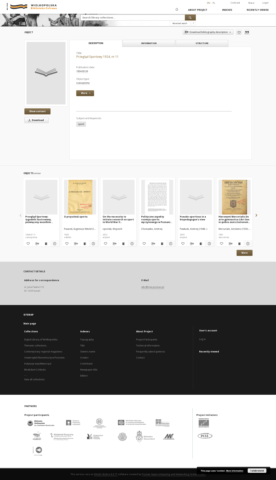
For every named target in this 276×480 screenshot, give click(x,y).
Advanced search (180, 23)
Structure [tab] (202, 43)
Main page (29, 323)
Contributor (86, 363)
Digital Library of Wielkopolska (40, 339)
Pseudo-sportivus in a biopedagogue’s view (193, 218)
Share (251, 3)
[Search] (190, 17)
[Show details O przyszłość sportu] (93, 243)
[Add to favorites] (238, 32)
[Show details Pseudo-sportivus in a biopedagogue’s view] (208, 243)
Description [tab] (96, 43)
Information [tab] (149, 43)
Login (265, 2)
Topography (87, 339)
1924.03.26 (82, 71)
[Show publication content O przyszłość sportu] (84, 243)
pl (214, 3)
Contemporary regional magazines (43, 351)
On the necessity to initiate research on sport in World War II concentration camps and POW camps (118, 219)
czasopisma (83, 82)
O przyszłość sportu (75, 216)
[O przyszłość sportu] (80, 197)
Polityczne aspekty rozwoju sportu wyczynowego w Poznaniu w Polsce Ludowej (156, 219)
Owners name (87, 351)
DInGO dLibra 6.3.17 (106, 474)
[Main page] (176, 10)
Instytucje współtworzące (37, 363)
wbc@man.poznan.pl (152, 287)
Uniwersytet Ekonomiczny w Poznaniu (44, 357)
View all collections (34, 379)
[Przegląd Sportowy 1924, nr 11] (46, 73)
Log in (202, 339)
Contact (140, 357)
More (244, 252)
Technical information (148, 345)
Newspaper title (88, 369)
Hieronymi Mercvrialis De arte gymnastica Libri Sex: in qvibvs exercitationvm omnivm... (234, 219)
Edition (84, 375)
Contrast (235, 2)
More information (234, 470)
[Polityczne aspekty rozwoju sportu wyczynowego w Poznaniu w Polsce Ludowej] (157, 197)
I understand (257, 470)
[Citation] (246, 32)
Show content (37, 111)
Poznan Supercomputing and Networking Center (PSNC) (173, 474)
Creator (84, 357)
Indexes (227, 9)
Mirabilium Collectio (35, 369)
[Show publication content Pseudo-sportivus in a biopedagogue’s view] (200, 243)
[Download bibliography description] (36, 243)
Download (37, 120)
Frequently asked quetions (150, 351)
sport (81, 124)
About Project (197, 9)
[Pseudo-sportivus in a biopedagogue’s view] (196, 197)
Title (82, 345)
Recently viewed (258, 9)
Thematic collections (35, 345)
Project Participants (146, 339)
